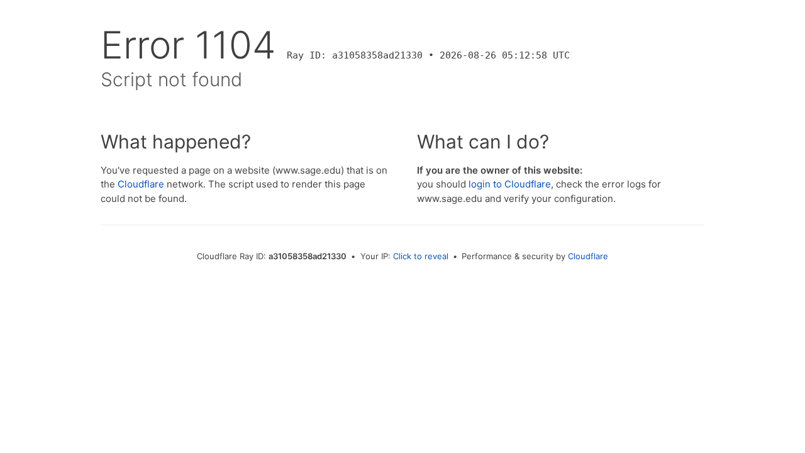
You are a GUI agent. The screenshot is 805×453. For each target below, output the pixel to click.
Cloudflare (141, 184)
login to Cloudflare (510, 184)
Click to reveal (420, 256)
